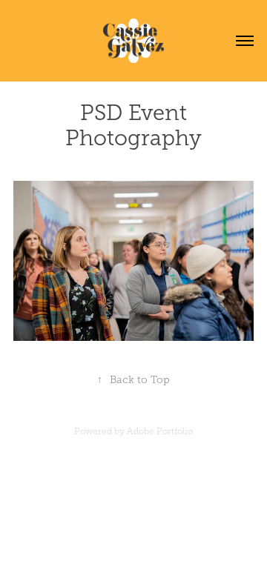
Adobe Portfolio (160, 431)
